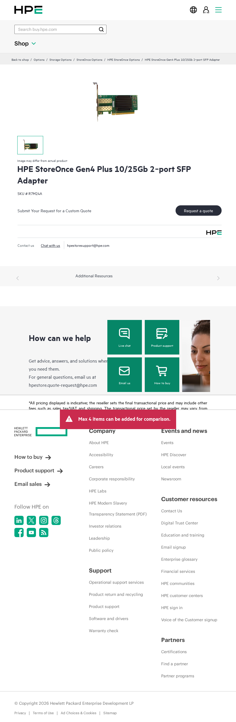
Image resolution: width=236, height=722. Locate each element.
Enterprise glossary (179, 559)
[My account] (206, 10)
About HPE (99, 442)
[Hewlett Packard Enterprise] (28, 10)
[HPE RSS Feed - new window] (43, 532)
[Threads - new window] (56, 520)
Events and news (184, 430)
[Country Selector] (193, 10)
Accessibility (101, 454)
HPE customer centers (182, 595)
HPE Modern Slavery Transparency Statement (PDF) (118, 509)
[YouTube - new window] (31, 532)
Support (100, 570)
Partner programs (177, 676)
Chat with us (50, 245)
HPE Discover (173, 454)
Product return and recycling (116, 594)
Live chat (125, 345)
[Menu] (218, 10)
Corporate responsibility (112, 479)
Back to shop (20, 59)
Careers (96, 466)
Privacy (20, 713)
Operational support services (116, 582)
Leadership (99, 538)
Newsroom (171, 479)
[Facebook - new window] (19, 532)
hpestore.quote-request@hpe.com (63, 385)
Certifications (174, 651)
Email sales (28, 484)
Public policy (101, 550)
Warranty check (103, 630)
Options (39, 59)
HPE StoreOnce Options (123, 59)
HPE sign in (171, 607)
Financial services (178, 571)
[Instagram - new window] (43, 520)
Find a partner (174, 663)
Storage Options (61, 59)
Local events (173, 466)
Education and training (182, 535)
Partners (173, 639)
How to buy (162, 382)
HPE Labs (97, 491)
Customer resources (189, 499)
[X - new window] (31, 520)
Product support (162, 345)
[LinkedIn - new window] (19, 520)
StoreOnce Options (89, 59)
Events (167, 442)
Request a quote (198, 210)
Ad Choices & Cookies (78, 713)
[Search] (101, 29)
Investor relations (105, 526)
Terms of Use (43, 713)
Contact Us (171, 510)
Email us (124, 382)
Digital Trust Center (179, 523)
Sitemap (110, 713)
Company (102, 430)
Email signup (173, 547)
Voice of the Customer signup (189, 619)
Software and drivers (108, 618)
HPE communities (178, 583)
